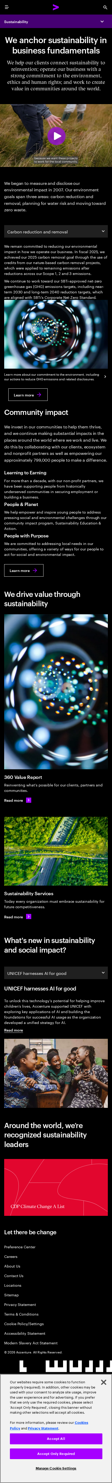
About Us (12, 1266)
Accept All (56, 1438)
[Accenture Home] (56, 7)
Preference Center (19, 1246)
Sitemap (11, 1294)
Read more (13, 1029)
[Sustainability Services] (56, 851)
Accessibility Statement (24, 1333)
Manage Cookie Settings (56, 1468)
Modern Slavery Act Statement (31, 1342)
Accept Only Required (56, 1453)
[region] (56, 1428)
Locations (12, 1285)
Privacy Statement (20, 1304)
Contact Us (13, 1275)
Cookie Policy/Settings (23, 1323)
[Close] (103, 1382)
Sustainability (16, 21)
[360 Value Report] (56, 691)
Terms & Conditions (21, 1314)
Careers (10, 1256)
